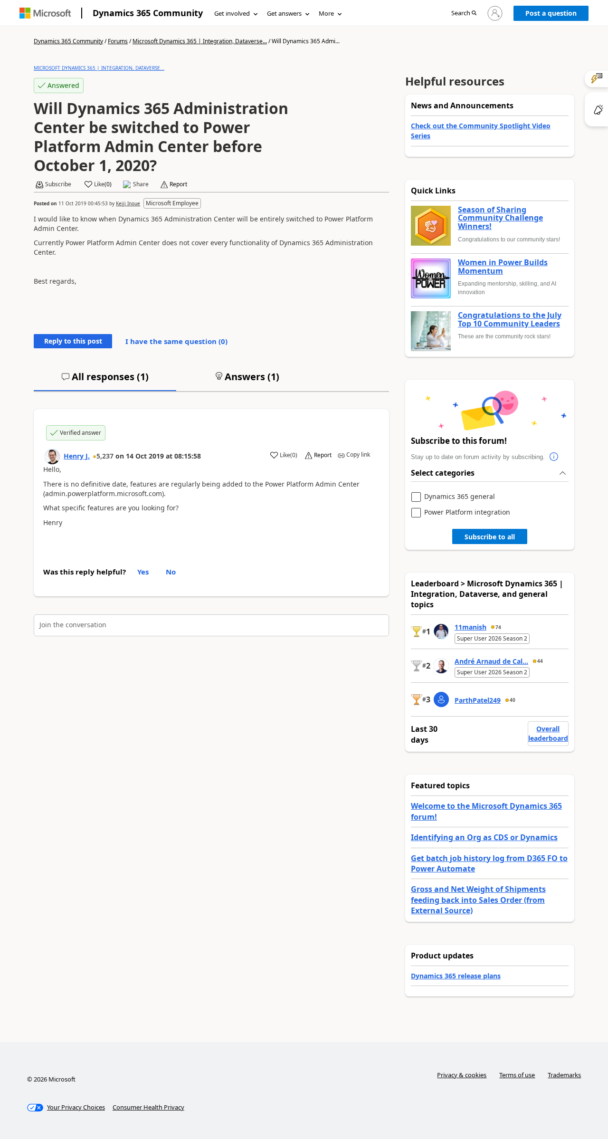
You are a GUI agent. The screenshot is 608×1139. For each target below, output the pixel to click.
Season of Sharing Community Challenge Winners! (500, 218)
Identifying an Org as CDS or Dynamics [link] (484, 837)
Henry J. (77, 455)
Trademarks (564, 1075)
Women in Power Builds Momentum (503, 266)
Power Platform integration (467, 512)
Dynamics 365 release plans (456, 975)
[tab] (105, 380)
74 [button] (498, 627)
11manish (470, 627)
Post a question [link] (551, 13)
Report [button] (178, 184)
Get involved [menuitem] (232, 13)
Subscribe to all (490, 536)
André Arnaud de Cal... (491, 661)
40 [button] (512, 700)
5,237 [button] (105, 455)
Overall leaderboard (548, 733)
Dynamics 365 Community (148, 13)
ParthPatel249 (478, 700)
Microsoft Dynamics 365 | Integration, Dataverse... (200, 41)
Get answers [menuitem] (284, 13)
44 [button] (540, 661)
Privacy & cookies (461, 1075)
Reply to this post (73, 340)
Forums (118, 41)
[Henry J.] (52, 456)
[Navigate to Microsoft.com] (45, 13)
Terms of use (517, 1075)
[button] (464, 13)
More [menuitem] (326, 13)
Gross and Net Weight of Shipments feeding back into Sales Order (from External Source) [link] (478, 900)
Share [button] (141, 184)
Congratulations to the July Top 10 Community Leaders (509, 319)
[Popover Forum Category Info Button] (554, 457)
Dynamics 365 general (459, 497)
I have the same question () (176, 341)
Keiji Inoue (128, 203)
